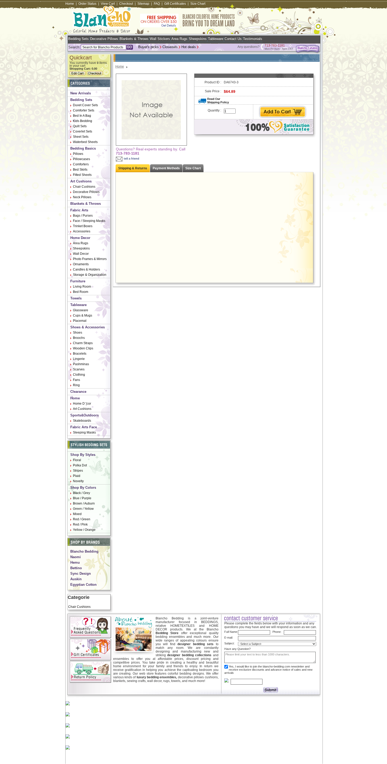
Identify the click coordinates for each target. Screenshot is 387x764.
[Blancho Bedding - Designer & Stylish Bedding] (102, 31)
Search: (74, 47)
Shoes (77, 332)
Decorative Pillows (104, 39)
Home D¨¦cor (82, 403)
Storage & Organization (89, 275)
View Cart (108, 4)
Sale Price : (213, 91)
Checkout (126, 4)
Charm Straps (83, 343)
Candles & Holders (86, 269)
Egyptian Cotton (83, 585)
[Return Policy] (90, 682)
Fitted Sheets (82, 175)
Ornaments (81, 264)
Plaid (76, 476)
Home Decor (80, 238)
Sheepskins (198, 39)
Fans (76, 380)
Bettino (76, 568)
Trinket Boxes (82, 226)
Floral (77, 460)
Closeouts (170, 47)
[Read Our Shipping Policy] (213, 103)
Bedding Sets (78, 39)
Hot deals (188, 47)
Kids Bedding (82, 121)
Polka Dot (80, 465)
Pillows (78, 154)
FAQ (157, 4)
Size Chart (197, 4)
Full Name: (231, 631)
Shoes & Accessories (87, 327)
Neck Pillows (82, 197)
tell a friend (131, 158)
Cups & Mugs (82, 315)
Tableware (215, 39)
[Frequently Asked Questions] (90, 637)
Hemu (75, 562)
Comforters (81, 164)
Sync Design (80, 573)
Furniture (77, 281)
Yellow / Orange (84, 530)
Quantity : (214, 110)
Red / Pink (80, 524)
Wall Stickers (160, 39)
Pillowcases (81, 159)
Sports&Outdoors (84, 415)
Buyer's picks (148, 47)
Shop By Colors (83, 488)
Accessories (81, 231)
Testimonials (252, 39)
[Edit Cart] (78, 74)
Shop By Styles (82, 455)
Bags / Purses (83, 215)
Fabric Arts (79, 210)
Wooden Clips (83, 348)
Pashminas (81, 364)
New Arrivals (80, 93)
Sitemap (143, 4)
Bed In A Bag (82, 116)
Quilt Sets (80, 126)
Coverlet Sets (82, 131)
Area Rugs (179, 39)
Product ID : (213, 82)
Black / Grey (81, 493)
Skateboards (82, 420)
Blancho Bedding (84, 551)
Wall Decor (81, 254)
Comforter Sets (83, 110)
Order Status (87, 4)
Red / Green (81, 519)
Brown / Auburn (84, 503)
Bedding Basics (83, 148)
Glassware (80, 310)
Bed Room (80, 292)
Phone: (276, 631)
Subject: (229, 643)
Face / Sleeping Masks (89, 221)
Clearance (78, 392)
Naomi (75, 557)
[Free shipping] (187, 26)
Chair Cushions (84, 187)
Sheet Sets (80, 137)
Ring (76, 385)
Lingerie (79, 359)
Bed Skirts (80, 169)
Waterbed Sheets (85, 142)
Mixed (77, 514)
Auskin (76, 579)
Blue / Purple (82, 498)
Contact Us (233, 39)
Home (69, 4)
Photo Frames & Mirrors (90, 259)
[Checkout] (95, 74)
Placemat (79, 321)
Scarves (79, 369)
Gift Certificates (175, 4)
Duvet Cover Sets (85, 105)
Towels (76, 298)
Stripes (78, 470)
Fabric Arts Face (83, 427)
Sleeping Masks (84, 432)
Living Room (82, 286)
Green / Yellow (83, 509)
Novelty (78, 481)
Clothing (79, 374)
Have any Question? (237, 648)
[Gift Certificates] (90, 659)
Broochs (79, 338)
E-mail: (228, 637)
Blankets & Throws (134, 39)
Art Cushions (81, 181)
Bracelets (79, 353)
